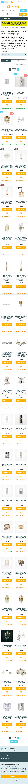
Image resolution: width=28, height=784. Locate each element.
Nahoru (13, 735)
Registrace (20, 1)
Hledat (23, 10)
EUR (6, 1)
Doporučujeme (6, 60)
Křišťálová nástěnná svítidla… (19, 27)
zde (6, 772)
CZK (3, 1)
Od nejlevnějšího (16, 60)
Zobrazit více (4, 51)
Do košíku (8, 101)
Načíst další (14, 741)
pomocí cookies (18, 768)
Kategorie (7, 18)
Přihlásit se (25, 1)
